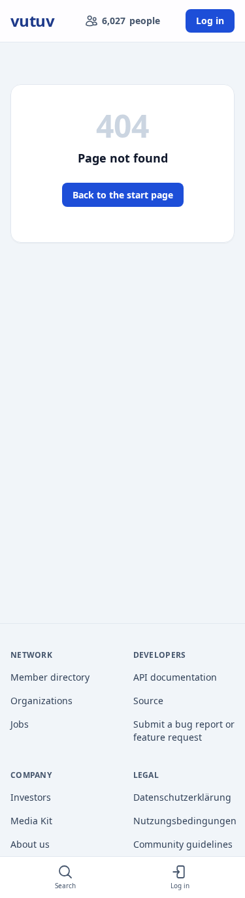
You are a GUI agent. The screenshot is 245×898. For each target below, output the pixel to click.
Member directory (50, 677)
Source (148, 700)
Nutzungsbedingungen (184, 820)
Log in (210, 20)
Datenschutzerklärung (182, 797)
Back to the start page (123, 195)
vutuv (32, 20)
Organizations (41, 700)
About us (30, 844)
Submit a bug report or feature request (184, 730)
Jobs (19, 724)
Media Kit (31, 820)
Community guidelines (183, 844)
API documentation (175, 677)
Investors (30, 797)
